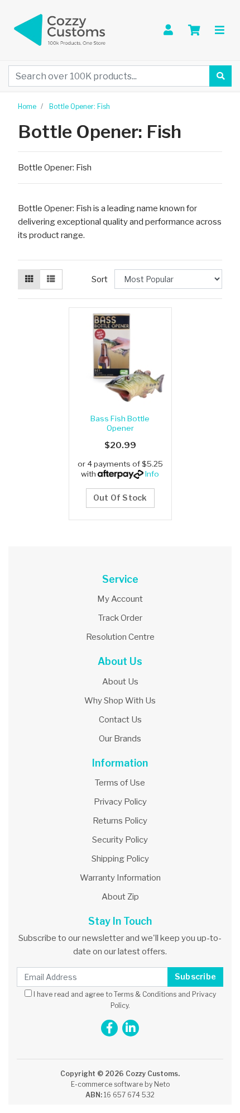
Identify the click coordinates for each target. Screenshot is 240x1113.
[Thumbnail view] (29, 279)
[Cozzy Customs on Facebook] (109, 1028)
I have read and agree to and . (124, 999)
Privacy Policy (120, 802)
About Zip (120, 897)
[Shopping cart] (194, 30)
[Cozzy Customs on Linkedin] (130, 1028)
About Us (120, 682)
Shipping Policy (120, 859)
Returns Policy (120, 821)
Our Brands (120, 739)
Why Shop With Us (120, 701)
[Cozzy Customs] (60, 30)
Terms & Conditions (145, 994)
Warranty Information (120, 878)
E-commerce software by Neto (120, 1084)
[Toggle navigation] (220, 30)
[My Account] (168, 30)
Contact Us (120, 720)
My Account (120, 599)
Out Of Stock (120, 498)
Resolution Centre (120, 637)
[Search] (220, 76)
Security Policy (120, 840)
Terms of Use (120, 783)
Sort (100, 279)
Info (152, 473)
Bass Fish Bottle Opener (120, 423)
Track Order (120, 618)
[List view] (51, 279)
